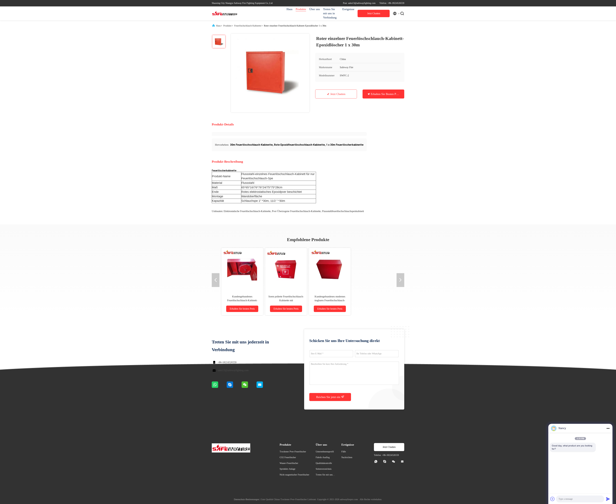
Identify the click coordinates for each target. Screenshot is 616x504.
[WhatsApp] (219, 387)
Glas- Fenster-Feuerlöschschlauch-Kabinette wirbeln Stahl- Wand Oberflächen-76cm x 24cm (242, 300)
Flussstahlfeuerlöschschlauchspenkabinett (343, 211)
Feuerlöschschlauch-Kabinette (247, 26)
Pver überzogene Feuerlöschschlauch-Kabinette (296, 211)
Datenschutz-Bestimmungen (246, 499)
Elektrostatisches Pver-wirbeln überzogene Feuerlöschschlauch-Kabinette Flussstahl (286, 300)
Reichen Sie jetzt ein (328, 397)
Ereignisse (348, 9)
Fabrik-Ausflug (323, 457)
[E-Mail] (264, 387)
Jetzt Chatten (373, 13)
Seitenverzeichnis (323, 469)
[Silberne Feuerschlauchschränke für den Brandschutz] (330, 268)
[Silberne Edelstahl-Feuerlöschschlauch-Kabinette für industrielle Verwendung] (373, 268)
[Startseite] (224, 13)
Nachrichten (346, 457)
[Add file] (552, 498)
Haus (289, 9)
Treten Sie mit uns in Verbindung (330, 13)
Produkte (301, 9)
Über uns (314, 9)
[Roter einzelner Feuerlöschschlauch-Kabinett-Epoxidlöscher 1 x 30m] (270, 73)
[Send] (608, 498)
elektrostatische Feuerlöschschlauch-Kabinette (247, 211)
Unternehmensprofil (325, 451)
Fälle (343, 451)
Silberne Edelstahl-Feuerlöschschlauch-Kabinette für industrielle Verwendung (374, 300)
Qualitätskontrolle (324, 463)
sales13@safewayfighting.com (233, 370)
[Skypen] (234, 387)
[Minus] (608, 428)
